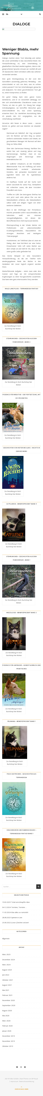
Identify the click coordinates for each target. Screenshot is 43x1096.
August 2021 (7, 985)
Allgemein (5, 938)
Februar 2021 (7, 995)
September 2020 (8, 1005)
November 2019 (8, 1041)
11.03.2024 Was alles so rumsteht (15, 912)
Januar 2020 (6, 1031)
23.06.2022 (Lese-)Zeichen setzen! (15, 922)
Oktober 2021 (7, 980)
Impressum (14, 1081)
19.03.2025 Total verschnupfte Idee (16, 902)
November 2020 (8, 1000)
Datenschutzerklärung (26, 1081)
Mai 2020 (5, 1015)
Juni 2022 (5, 975)
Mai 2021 (5, 990)
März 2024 (6, 964)
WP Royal (35, 1079)
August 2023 (7, 970)
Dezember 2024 (8, 959)
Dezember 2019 (8, 1036)
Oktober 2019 (7, 1046)
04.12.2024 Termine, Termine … (14, 907)
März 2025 (6, 954)
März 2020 (6, 1021)
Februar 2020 (7, 1026)
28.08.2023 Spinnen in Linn (12, 917)
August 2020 (7, 1010)
